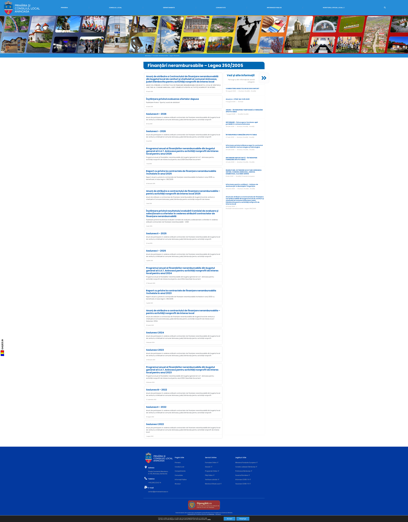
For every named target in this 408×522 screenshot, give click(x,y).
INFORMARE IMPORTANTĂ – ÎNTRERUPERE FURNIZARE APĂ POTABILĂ (241, 159)
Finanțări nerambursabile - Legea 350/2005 (241, 209)
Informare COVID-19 (242, 479)
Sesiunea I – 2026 (156, 131)
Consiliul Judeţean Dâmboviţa (245, 467)
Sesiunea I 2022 (155, 424)
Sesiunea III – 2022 (156, 389)
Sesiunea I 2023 (155, 349)
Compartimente (180, 471)
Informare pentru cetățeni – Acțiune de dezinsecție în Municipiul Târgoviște (242, 185)
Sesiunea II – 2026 (156, 113)
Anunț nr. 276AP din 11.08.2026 (237, 99)
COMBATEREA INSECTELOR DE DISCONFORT (242, 88)
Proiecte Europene (248, 176)
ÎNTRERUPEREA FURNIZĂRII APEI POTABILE (241, 135)
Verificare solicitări (211, 479)
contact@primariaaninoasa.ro (158, 491)
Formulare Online (211, 462)
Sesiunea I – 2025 (156, 250)
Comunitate (179, 475)
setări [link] (209, 519)
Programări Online (211, 471)
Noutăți (247, 91)
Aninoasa (148, 55)
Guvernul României (242, 475)
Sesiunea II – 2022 (156, 407)
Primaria (178, 462)
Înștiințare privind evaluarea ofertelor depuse (172, 99)
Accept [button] (229, 519)
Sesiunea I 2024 (155, 332)
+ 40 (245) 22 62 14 (154, 482)
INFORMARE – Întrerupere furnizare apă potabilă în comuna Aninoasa (242, 123)
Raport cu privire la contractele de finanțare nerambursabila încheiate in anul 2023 (181, 292)
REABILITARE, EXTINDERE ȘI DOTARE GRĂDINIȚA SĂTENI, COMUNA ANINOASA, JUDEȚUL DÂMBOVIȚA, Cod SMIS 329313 (243, 172)
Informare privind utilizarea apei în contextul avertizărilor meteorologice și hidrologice (244, 146)
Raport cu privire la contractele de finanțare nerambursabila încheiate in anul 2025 (181, 172)
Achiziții (240, 102)
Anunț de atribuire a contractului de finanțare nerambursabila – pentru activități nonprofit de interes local (183, 312)
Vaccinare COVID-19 (242, 484)
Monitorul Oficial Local (212, 484)
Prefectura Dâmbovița (243, 471)
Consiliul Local (179, 467)
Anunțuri (241, 91)
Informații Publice (181, 479)
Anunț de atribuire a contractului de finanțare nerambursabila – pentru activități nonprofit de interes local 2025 (183, 192)
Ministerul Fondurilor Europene (245, 462)
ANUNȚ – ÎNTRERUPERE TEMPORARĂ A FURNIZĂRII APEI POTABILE (244, 111)
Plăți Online (209, 475)
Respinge (242, 519)
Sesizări (208, 467)
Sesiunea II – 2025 (156, 233)
